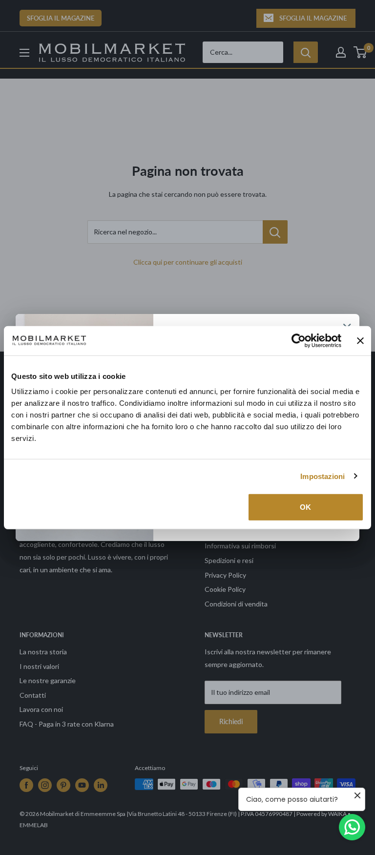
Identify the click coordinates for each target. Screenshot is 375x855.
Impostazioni (322, 476)
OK (305, 507)
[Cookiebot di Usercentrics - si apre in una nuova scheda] (298, 340)
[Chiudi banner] (360, 340)
